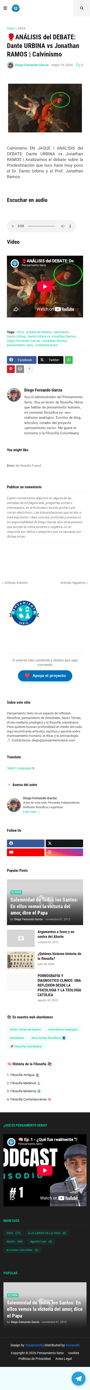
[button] (5, 8)
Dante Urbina (16, 336)
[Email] (20, 369)
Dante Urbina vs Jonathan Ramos (52, 336)
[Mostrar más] (29, 369)
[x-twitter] (64, 843)
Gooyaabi (73, 1345)
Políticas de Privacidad (34, 1358)
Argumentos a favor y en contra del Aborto (56, 934)
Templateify (34, 1345)
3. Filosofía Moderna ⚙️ (24, 1091)
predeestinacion (46, 345)
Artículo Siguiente (72, 583)
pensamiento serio (20, 345)
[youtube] (26, 852)
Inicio (11, 28)
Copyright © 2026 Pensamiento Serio (37, 1353)
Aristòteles (17, 1038)
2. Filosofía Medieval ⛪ (24, 1083)
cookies (73, 1353)
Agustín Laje (41, 1241)
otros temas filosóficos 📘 (48, 1038)
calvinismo (61, 332)
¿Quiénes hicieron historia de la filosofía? (59, 956)
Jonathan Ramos (54, 340)
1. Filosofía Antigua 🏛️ (23, 1075)
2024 (21, 28)
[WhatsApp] (69, 360)
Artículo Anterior (16, 583)
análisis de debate (38, 332)
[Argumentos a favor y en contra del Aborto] (21, 938)
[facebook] (26, 843)
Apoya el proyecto (45, 675)
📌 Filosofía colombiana (26, 1046)
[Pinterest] (11, 369)
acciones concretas (22, 1250)
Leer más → (31, 811)
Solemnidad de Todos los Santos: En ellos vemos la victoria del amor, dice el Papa (44, 906)
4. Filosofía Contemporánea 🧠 (29, 1099)
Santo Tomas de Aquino (25, 1029)
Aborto (14, 1241)
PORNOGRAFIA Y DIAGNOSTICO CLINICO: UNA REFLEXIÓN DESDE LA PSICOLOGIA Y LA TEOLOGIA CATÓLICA (59, 985)
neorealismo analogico (63, 1029)
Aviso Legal (63, 1358)
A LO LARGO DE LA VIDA (47, 1233)
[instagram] (64, 852)
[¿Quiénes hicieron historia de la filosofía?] (21, 960)
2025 (13, 1233)
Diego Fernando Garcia (23, 340)
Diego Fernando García (43, 390)
